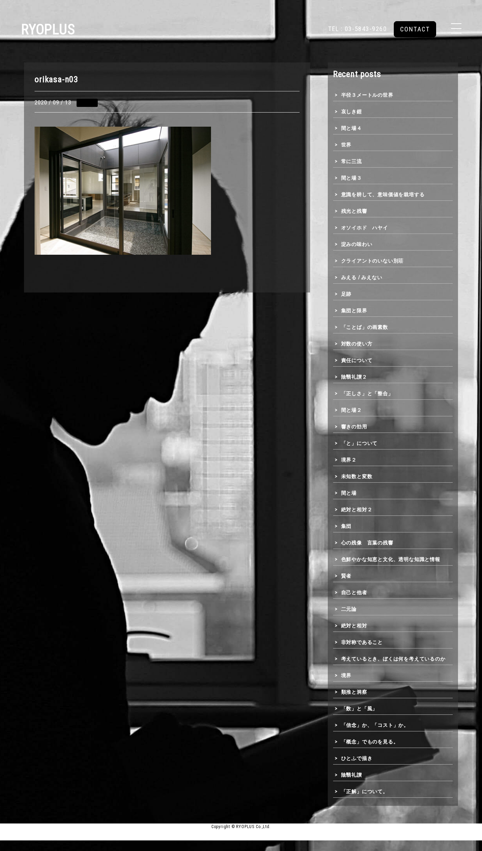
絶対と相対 (354, 625)
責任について (357, 360)
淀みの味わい (357, 244)
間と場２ (351, 410)
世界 (346, 144)
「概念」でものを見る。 (370, 741)
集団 (346, 526)
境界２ (349, 460)
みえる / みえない (361, 277)
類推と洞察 (354, 692)
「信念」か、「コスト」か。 (375, 725)
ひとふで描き (357, 758)
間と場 (349, 493)
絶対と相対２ (357, 509)
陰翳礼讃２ (354, 377)
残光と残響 (354, 211)
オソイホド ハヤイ (364, 227)
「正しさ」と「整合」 (367, 393)
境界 (346, 675)
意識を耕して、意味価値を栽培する (383, 194)
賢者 (346, 576)
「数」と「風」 (359, 708)
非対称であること (362, 642)
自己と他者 (354, 592)
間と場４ (351, 128)
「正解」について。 (364, 791)
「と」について (359, 443)
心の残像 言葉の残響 (367, 542)
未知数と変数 (357, 476)
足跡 (346, 294)
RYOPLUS (48, 29)
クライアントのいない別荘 (372, 261)
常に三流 (351, 161)
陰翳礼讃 (351, 775)
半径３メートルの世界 (367, 95)
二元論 (349, 609)
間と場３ (351, 178)
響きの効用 (354, 426)
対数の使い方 (357, 343)
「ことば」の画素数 (364, 327)
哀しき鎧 (351, 111)
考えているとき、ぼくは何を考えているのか (393, 659)
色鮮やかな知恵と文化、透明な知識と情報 (390, 559)
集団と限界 (354, 310)
